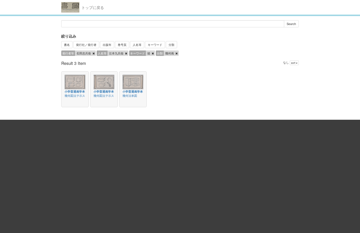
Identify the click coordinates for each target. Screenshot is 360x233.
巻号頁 (122, 45)
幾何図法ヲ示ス (75, 95)
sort (293, 62)
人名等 (137, 45)
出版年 (107, 45)
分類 (171, 45)
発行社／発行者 (86, 45)
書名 (67, 45)
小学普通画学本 (75, 91)
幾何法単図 (129, 95)
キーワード (155, 45)
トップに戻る (92, 7)
